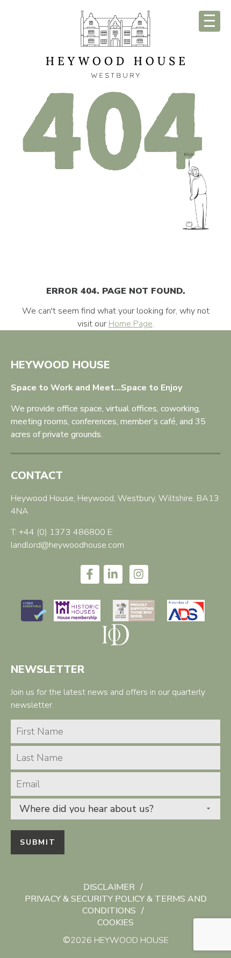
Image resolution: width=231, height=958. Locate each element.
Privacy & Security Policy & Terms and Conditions (116, 905)
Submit (38, 842)
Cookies (115, 922)
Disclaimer (109, 887)
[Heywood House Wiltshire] (115, 76)
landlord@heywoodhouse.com (67, 545)
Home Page (131, 324)
